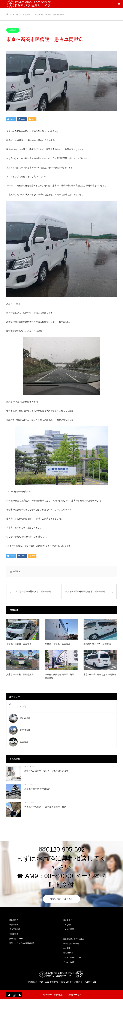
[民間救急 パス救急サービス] (61, 974)
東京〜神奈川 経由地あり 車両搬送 (100, 674)
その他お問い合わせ (71, 944)
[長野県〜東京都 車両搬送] (61, 629)
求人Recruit (67, 953)
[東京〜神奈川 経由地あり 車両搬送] (100, 660)
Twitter (8, 994)
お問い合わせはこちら (62, 899)
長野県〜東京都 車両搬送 (57, 644)
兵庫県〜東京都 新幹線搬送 (20, 674)
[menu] (119, 4)
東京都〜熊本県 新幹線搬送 (37, 789)
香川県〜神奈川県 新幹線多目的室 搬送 (45, 807)
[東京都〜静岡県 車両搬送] (22, 629)
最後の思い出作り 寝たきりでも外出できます (46, 771)
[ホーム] (7, 9)
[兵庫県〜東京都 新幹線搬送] (22, 660)
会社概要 (66, 948)
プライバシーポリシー (72, 957)
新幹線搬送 (13, 925)
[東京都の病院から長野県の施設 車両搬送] (61, 660)
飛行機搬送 (13, 920)
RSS (19, 994)
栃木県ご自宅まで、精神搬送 (97, 644)
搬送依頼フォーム (16, 939)
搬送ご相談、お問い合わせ (74, 939)
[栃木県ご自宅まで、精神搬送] (100, 629)
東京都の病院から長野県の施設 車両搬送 (60, 676)
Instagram (14, 994)
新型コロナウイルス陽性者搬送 (21, 943)
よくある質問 (68, 929)
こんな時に (67, 925)
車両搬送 (12, 30)
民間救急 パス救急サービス (67, 994)
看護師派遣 (13, 934)
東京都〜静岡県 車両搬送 (19, 644)
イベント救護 (68, 962)
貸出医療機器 (14, 929)
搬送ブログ (67, 920)
